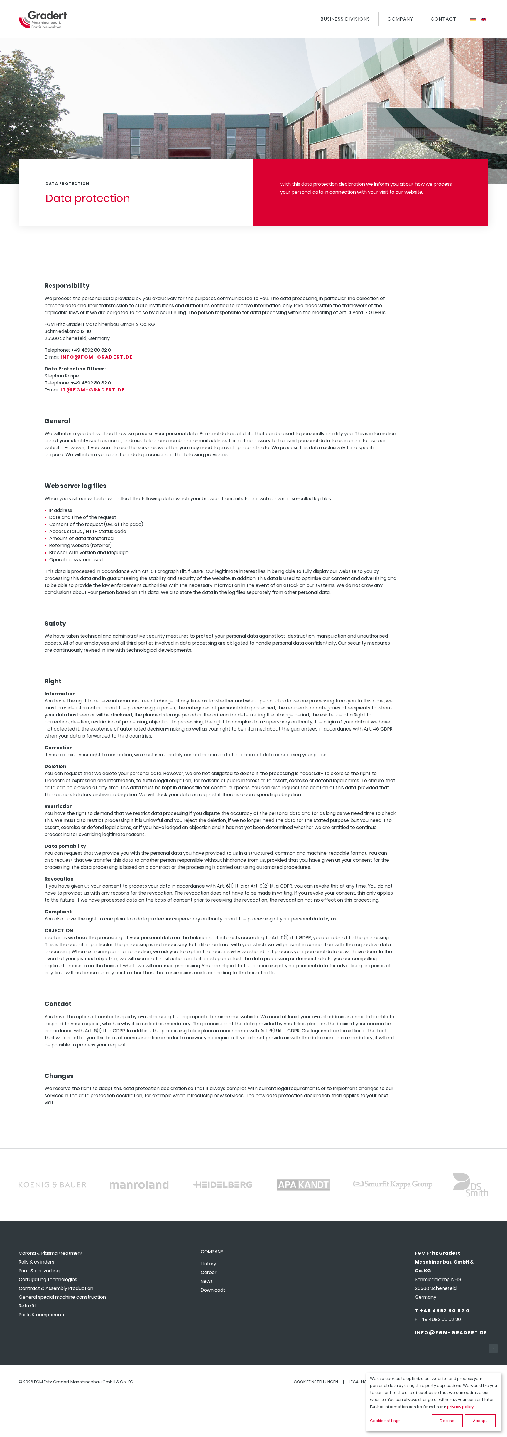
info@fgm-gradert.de (96, 357)
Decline (447, 1421)
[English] (483, 20)
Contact (444, 19)
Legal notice (362, 1382)
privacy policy (460, 1406)
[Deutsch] (473, 20)
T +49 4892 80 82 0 (442, 1310)
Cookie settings (385, 1421)
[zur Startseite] (43, 26)
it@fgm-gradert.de (92, 390)
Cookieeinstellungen (316, 1382)
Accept (480, 1421)
